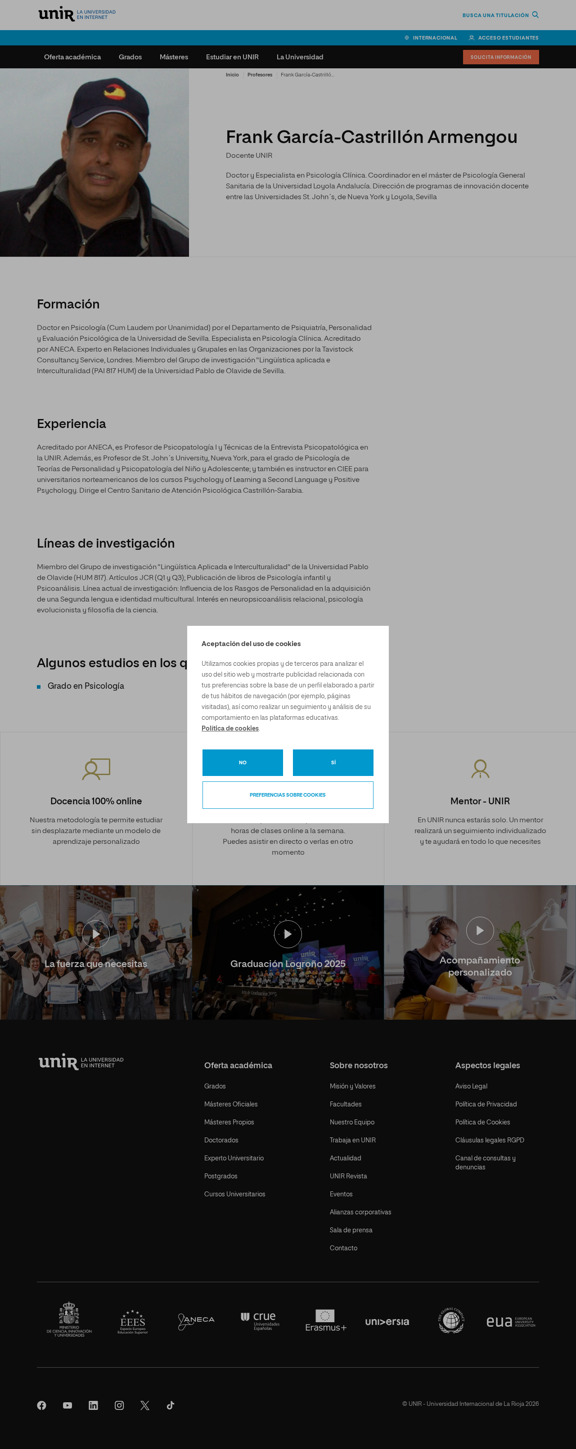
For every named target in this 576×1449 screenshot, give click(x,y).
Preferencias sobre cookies (288, 795)
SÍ (333, 762)
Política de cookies (230, 729)
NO (243, 762)
